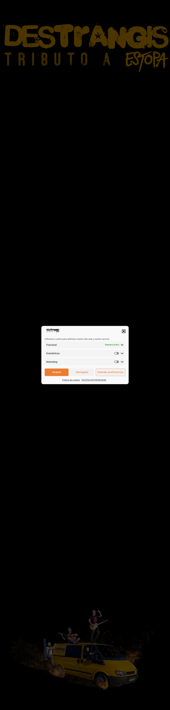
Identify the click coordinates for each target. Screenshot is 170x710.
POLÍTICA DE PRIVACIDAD (94, 380)
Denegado (82, 372)
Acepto (56, 372)
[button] (123, 331)
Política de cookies (71, 380)
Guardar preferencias (111, 372)
